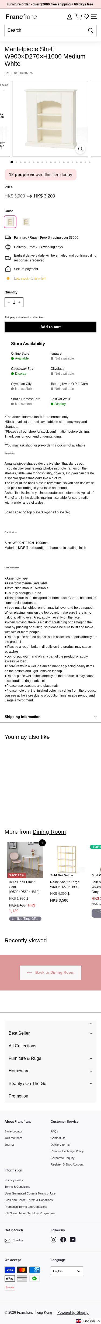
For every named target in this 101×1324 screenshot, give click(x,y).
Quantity (11, 292)
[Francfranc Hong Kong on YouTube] (73, 1239)
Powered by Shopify (73, 1312)
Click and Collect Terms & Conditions (29, 1200)
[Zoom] (80, 149)
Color (9, 211)
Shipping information (22, 717)
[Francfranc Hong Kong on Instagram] (53, 1239)
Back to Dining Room (54, 972)
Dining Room (49, 831)
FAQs (54, 1131)
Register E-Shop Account (67, 1164)
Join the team (13, 1138)
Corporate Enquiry (63, 1158)
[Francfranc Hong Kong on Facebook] (63, 1239)
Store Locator (13, 1131)
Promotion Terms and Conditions (26, 1206)
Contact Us (58, 1138)
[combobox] (50, 30)
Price (9, 187)
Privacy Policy (14, 1180)
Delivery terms (60, 1144)
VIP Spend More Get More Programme (30, 1213)
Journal (9, 1144)
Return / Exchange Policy (67, 1151)
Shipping (10, 317)
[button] (88, 1321)
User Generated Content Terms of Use (30, 1193)
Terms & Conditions (17, 1186)
